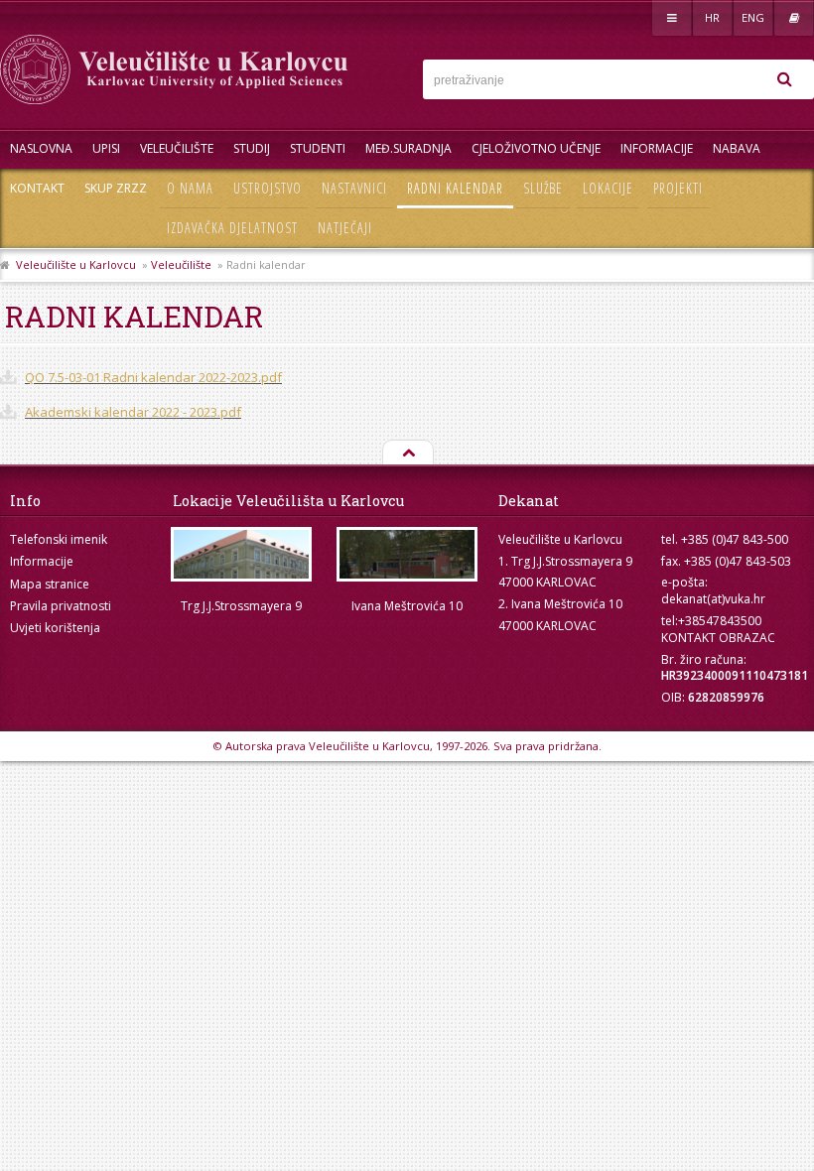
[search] (784, 79)
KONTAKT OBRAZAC (718, 637)
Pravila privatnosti (60, 605)
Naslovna (41, 148)
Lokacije (608, 188)
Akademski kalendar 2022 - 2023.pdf (133, 412)
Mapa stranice (49, 584)
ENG (753, 17)
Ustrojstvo (267, 188)
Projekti (678, 188)
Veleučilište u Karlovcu (76, 264)
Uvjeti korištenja (55, 627)
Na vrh (407, 453)
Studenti (317, 148)
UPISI (106, 148)
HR (712, 17)
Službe (543, 188)
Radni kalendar (455, 188)
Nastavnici (354, 188)
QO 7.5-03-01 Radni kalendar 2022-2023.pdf (153, 377)
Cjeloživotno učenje (536, 148)
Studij (251, 148)
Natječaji (345, 227)
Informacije (656, 148)
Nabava (736, 148)
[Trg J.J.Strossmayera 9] (241, 554)
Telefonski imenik (58, 539)
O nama (190, 188)
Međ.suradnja (408, 148)
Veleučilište (176, 148)
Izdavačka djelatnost (232, 227)
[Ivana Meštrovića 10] (406, 554)
